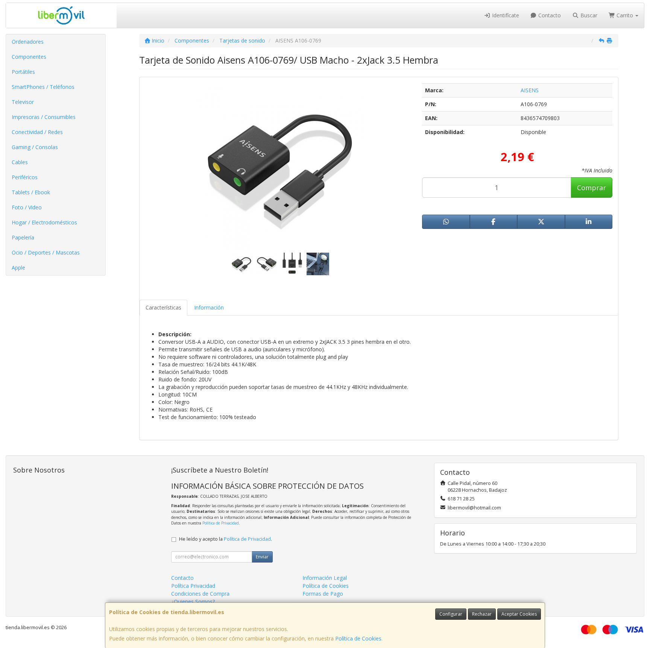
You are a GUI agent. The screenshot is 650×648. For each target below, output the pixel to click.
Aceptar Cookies (519, 614)
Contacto (549, 15)
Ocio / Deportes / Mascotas (46, 252)
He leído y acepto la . (225, 539)
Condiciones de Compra (200, 593)
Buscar (588, 15)
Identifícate (505, 15)
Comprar (591, 187)
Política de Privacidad (220, 523)
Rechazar (482, 614)
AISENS (530, 90)
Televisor (23, 101)
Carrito (625, 15)
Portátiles (23, 71)
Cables (20, 162)
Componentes (29, 56)
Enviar (262, 556)
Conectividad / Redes (37, 132)
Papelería (23, 237)
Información (209, 307)
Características (163, 307)
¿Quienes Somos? (193, 601)
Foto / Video (27, 207)
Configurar (450, 614)
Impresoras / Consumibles (44, 116)
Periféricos (25, 177)
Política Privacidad (193, 585)
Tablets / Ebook (31, 192)
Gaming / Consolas (35, 147)
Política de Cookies (358, 638)
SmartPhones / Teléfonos (43, 86)
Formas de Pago (322, 593)
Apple (18, 267)
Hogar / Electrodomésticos (44, 222)
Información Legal (324, 577)
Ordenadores (28, 41)
